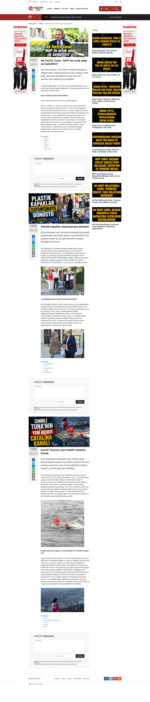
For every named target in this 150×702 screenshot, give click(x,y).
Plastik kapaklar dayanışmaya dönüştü (62, 17)
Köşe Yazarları (82, 9)
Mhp (45, 143)
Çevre (49, 9)
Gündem (57, 9)
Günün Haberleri (44, 1)
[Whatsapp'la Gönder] (33, 80)
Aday (45, 147)
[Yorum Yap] (33, 89)
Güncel (46, 370)
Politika (64, 9)
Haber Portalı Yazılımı (37, 684)
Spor (45, 626)
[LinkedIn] (33, 76)
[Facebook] (33, 70)
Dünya (72, 9)
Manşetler (35, 1)
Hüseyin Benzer (48, 368)
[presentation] (35, 17)
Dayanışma (47, 372)
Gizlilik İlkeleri (77, 678)
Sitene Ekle (57, 1)
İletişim (69, 678)
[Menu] (101, 8)
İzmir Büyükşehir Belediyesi (52, 620)
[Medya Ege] (36, 8)
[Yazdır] (33, 86)
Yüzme (46, 624)
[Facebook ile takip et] (106, 678)
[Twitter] (33, 73)
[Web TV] (116, 2)
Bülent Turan (47, 149)
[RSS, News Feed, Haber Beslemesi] (119, 678)
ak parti (46, 138)
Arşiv (51, 1)
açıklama (46, 145)
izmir (45, 618)
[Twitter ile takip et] (110, 678)
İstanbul (46, 140)
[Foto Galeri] (120, 2)
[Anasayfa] (30, 1)
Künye (63, 678)
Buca (45, 366)
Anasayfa (57, 678)
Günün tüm (115, 17)
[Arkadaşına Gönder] (33, 83)
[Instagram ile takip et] (115, 678)
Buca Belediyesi (48, 364)
